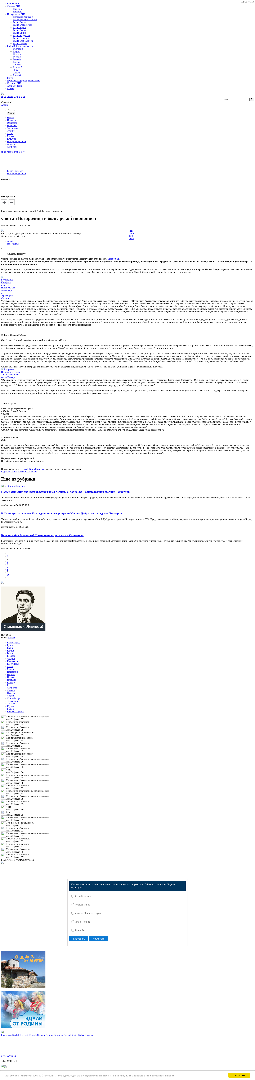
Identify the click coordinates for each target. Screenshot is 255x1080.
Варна (10, 648)
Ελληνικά (17, 67)
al (19, 96)
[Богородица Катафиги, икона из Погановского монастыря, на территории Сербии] (8, 298)
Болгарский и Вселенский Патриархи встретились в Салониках (42, 535)
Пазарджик (12, 672)
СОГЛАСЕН (239, 1075)
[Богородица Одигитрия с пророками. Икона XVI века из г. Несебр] (2, 231)
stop (131, 236)
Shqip (15, 70)
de (5, 96)
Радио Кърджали (21, 35)
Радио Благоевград (22, 25)
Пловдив (11, 679)
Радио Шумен (20, 43)
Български (18, 48)
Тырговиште (13, 701)
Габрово (11, 656)
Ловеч (10, 666)
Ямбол (10, 709)
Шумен (10, 706)
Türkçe (16, 72)
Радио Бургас (19, 27)
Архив (4, 105)
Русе (9, 685)
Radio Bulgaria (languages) (20, 46)
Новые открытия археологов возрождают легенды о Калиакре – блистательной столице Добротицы (65, 491)
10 (8, 575)
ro (24, 96)
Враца (10, 653)
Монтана (11, 669)
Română (17, 75)
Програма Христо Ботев (25, 19)
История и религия (16, 173)
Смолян (11, 693)
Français (17, 59)
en (2, 96)
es (12, 96)
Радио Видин (19, 33)
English (16, 51)
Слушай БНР (13, 6)
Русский (17, 56)
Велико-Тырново (15, 711)
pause (131, 233)
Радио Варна (19, 30)
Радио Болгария (15, 171)
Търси (11, 113)
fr (10, 96)
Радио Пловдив (21, 38)
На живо (17, 9)
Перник (11, 674)
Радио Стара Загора (23, 41)
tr (21, 96)
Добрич (11, 658)
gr (17, 96)
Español (17, 62)
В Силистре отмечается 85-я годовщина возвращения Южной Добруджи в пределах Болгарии (61, 513)
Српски (17, 64)
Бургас (10, 645)
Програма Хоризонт (23, 17)
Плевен (11, 677)
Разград (11, 682)
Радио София (19, 22)
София (10, 695)
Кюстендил (13, 664)
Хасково (11, 703)
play (131, 230)
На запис (17, 11)
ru (8, 96)
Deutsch (17, 54)
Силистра (12, 687)
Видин (10, 650)
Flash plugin (113, 259)
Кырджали (12, 661)
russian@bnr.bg (8, 1056)
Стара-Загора (13, 698)
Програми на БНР (16, 14)
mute (131, 238)
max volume (13, 243)
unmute (10, 241)
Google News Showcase (33, 469)
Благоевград (13, 642)
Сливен (11, 690)
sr (14, 96)
